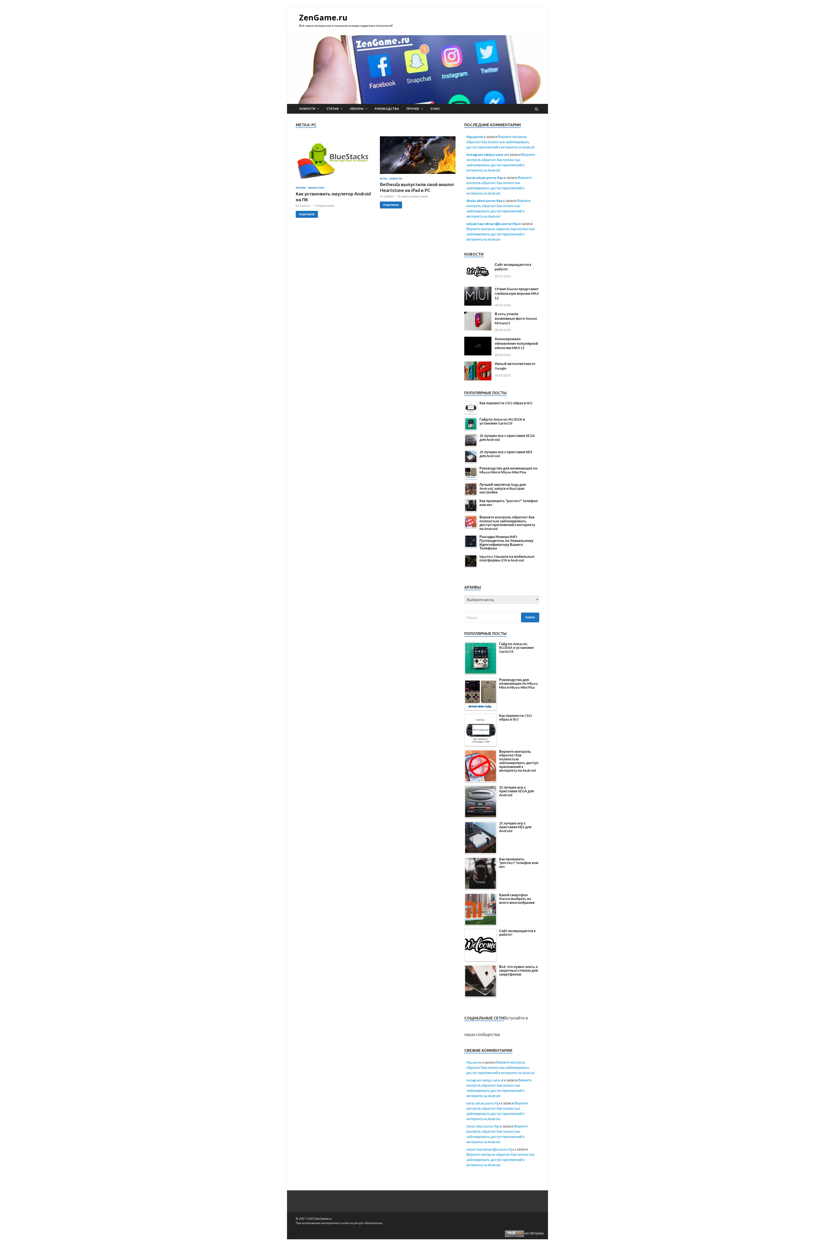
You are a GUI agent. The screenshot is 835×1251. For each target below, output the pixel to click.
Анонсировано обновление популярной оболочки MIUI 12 (516, 343)
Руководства (387, 108)
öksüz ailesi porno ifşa (484, 200)
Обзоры (357, 108)
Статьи (332, 108)
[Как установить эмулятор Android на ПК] (333, 161)
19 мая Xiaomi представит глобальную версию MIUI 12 (517, 293)
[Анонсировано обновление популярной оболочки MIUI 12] (477, 354)
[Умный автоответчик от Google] (477, 379)
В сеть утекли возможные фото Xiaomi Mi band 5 (516, 318)
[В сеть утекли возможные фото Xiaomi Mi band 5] (477, 329)
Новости (307, 108)
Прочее (412, 108)
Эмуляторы (316, 188)
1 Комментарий (324, 205)
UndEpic (389, 196)
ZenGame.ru (323, 17)
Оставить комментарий (412, 196)
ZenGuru (305, 205)
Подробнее (307, 214)
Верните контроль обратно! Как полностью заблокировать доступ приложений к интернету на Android (500, 142)
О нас (435, 108)
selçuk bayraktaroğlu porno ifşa (492, 224)
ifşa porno (474, 137)
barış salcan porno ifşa (484, 177)
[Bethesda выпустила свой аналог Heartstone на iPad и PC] (418, 156)
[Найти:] (501, 617)
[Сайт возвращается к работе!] (477, 280)
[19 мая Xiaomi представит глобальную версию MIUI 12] (477, 304)
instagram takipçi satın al (486, 154)
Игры (383, 178)
